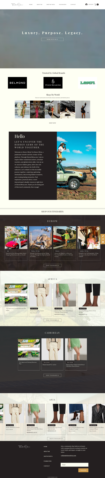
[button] (96, 4)
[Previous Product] (2, 243)
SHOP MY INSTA (48, 456)
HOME (45, 446)
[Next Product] (102, 300)
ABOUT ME (47, 451)
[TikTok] (103, 236)
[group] (52, 243)
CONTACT (47, 466)
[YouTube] (103, 242)
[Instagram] (103, 239)
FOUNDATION (47, 461)
